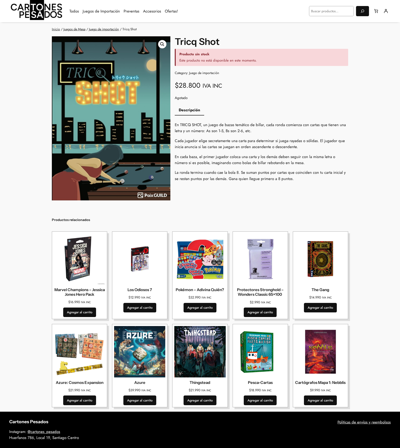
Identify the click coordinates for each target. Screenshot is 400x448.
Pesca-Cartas (260, 382)
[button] (162, 44)
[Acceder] (386, 11)
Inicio (56, 29)
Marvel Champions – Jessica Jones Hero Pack (79, 292)
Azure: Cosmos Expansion (79, 382)
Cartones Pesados (28, 421)
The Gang (320, 289)
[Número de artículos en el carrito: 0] (376, 11)
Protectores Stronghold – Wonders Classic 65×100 (260, 292)
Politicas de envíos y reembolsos (364, 422)
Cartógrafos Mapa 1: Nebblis (320, 382)
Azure (139, 382)
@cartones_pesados (44, 431)
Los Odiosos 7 (140, 289)
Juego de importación (104, 29)
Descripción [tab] (189, 110)
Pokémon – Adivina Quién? (200, 289)
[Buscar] (362, 11)
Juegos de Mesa (74, 29)
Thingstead (200, 382)
